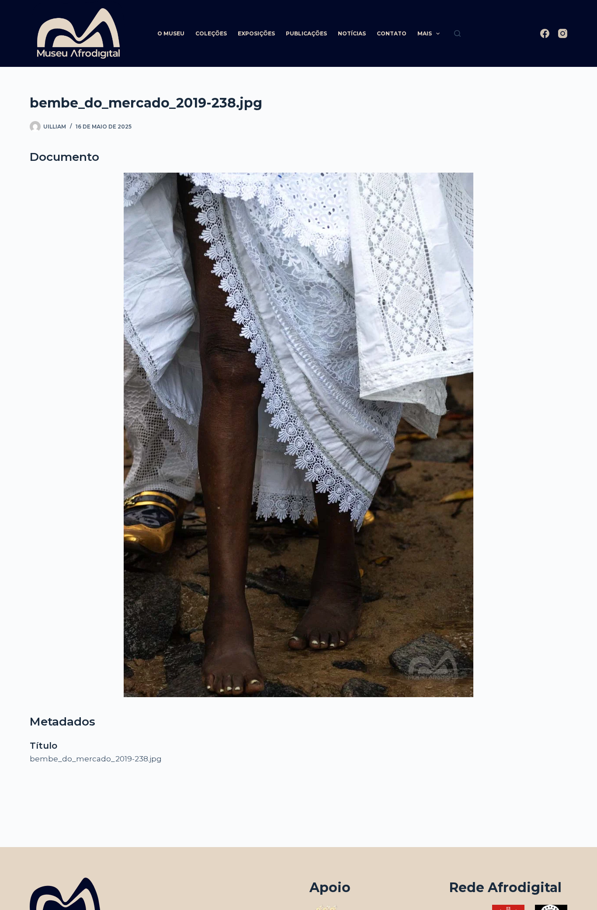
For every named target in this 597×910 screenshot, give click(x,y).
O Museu (170, 33)
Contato (391, 33)
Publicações (306, 33)
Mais (424, 33)
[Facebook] (544, 33)
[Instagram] (562, 33)
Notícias (352, 33)
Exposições (256, 33)
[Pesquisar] (457, 33)
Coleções (211, 33)
